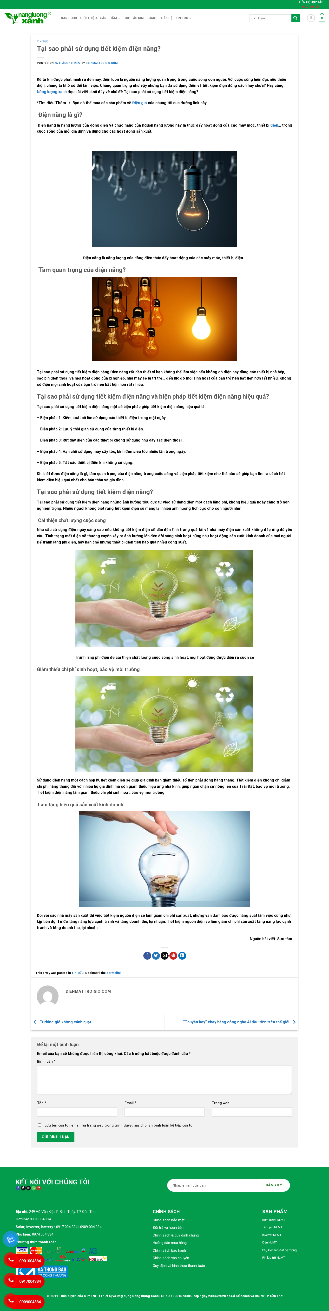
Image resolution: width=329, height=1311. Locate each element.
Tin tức (182, 18)
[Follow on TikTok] (23, 1188)
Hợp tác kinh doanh (141, 18)
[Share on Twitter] (156, 956)
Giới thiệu (88, 18)
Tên (41, 1103)
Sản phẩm (108, 18)
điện (273, 125)
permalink (113, 973)
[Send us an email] (28, 1188)
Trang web (221, 1103)
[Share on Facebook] (147, 956)
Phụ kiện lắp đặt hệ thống (279, 1250)
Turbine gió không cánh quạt (65, 1022)
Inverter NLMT (271, 1235)
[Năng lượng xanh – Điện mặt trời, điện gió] (28, 18)
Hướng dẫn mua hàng (170, 1243)
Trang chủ (68, 18)
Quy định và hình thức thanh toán (179, 1265)
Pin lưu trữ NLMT (273, 1257)
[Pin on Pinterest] (173, 956)
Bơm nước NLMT (273, 1220)
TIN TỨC (42, 41)
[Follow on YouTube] (38, 1188)
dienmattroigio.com (102, 63)
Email (130, 1103)
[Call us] (33, 1188)
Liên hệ (166, 18)
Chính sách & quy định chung (176, 1235)
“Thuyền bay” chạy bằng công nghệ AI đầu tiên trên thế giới (236, 1022)
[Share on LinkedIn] (182, 956)
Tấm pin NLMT (272, 1227)
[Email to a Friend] (165, 956)
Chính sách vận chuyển (171, 1258)
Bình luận (46, 1062)
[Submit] (295, 18)
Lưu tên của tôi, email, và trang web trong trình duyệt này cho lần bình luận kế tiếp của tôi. (119, 1125)
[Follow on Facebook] (18, 1188)
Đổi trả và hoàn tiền (168, 1227)
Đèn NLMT (269, 1242)
